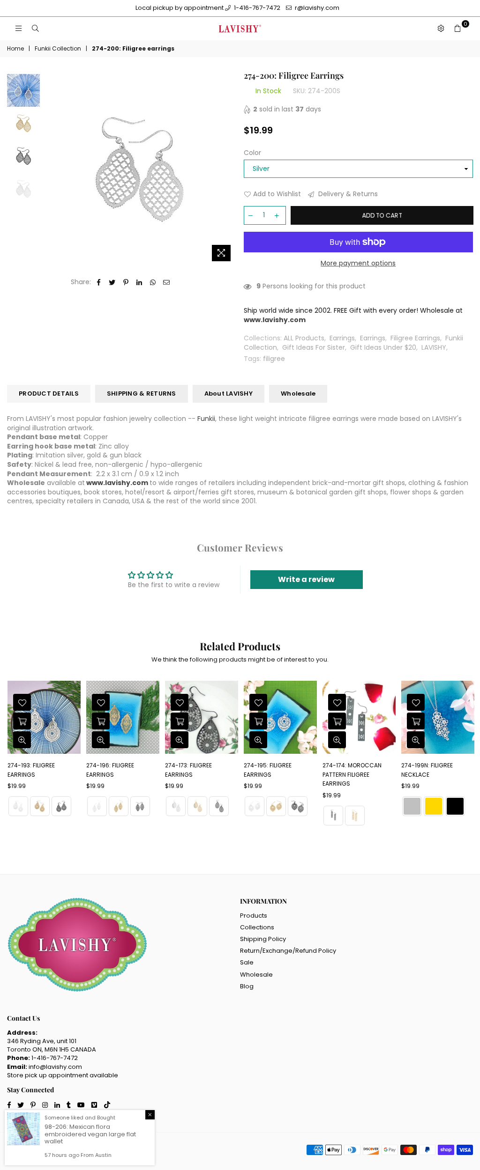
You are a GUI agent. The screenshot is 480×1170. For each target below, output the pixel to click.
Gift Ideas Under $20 (383, 347)
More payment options (358, 263)
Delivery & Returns (347, 194)
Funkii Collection (58, 48)
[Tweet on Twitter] (112, 282)
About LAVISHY (228, 393)
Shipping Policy (263, 939)
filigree (274, 358)
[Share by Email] (166, 282)
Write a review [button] (306, 579)
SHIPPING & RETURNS (141, 393)
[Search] (35, 29)
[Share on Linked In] (139, 282)
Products (253, 915)
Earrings (342, 338)
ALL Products (304, 338)
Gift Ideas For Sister (313, 347)
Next (228, 168)
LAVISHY (433, 347)
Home (15, 48)
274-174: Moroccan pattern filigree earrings (280, 774)
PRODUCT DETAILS (49, 393)
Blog (247, 986)
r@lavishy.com (316, 7)
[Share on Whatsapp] (153, 282)
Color (252, 152)
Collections (257, 927)
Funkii (206, 418)
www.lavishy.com (117, 482)
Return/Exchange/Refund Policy (288, 950)
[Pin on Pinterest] (125, 282)
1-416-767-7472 (256, 7)
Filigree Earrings (415, 338)
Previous (49, 168)
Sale (247, 962)
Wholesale (298, 393)
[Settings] (440, 29)
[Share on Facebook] (98, 282)
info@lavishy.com (55, 1066)
